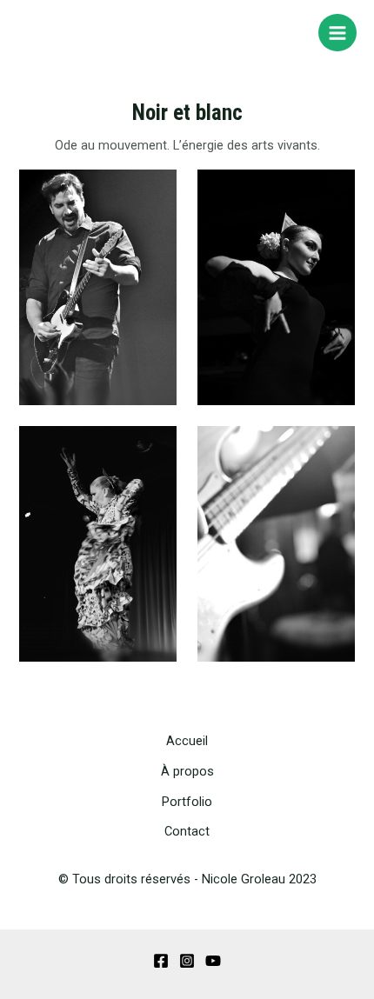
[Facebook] (161, 961)
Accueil (187, 741)
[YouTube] (213, 961)
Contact (187, 831)
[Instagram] (187, 961)
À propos (187, 771)
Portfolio (187, 801)
